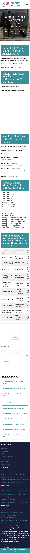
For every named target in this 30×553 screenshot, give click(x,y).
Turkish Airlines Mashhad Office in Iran (12, 477)
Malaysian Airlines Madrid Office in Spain (13, 472)
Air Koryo (3, 454)
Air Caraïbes (4, 451)
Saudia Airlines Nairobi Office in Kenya (14, 388)
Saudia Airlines (20, 29)
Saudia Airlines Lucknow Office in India (14, 429)
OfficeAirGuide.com (13, 545)
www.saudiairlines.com (7, 159)
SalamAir (3, 459)
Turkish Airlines (5, 464)
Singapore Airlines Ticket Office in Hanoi (13, 482)
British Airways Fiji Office (8, 499)
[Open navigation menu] (27, 4)
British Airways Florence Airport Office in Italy (14, 502)
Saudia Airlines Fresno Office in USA (13, 419)
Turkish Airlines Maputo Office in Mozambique (14, 520)
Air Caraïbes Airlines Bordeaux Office (12, 512)
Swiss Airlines (5, 461)
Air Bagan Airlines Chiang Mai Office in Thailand (15, 510)
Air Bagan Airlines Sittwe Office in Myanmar (13, 474)
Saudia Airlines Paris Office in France (13, 424)
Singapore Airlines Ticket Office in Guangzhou (14, 479)
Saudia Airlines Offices (13, 176)
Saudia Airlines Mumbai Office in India (13, 408)
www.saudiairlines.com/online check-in (12, 165)
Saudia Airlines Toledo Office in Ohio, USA (15, 413)
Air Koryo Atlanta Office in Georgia (11, 515)
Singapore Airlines (6, 456)
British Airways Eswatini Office (10, 497)
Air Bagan (4, 448)
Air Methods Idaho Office (8, 518)
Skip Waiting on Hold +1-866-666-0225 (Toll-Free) (15, 550)
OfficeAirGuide (11, 29)
